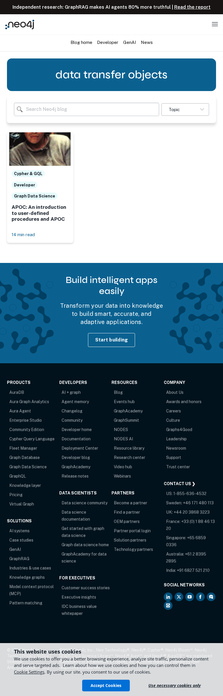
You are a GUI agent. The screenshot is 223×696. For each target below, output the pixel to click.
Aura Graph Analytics (29, 401)
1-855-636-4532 (189, 493)
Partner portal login (132, 530)
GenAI (15, 549)
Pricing (16, 494)
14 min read (23, 234)
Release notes (75, 476)
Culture (173, 420)
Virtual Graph (21, 504)
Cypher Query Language (32, 439)
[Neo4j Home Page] (20, 24)
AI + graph (71, 392)
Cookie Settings (29, 672)
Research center (129, 457)
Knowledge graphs (27, 577)
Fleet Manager (23, 448)
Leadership (176, 439)
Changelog (72, 411)
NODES (121, 429)
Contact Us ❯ (179, 483)
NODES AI (123, 439)
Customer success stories (86, 587)
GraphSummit (126, 420)
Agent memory (75, 401)
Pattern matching (25, 603)
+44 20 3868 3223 (192, 512)
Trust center (178, 466)
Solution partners (130, 540)
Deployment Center (80, 448)
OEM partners (127, 521)
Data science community (84, 503)
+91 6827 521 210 (193, 570)
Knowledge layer (25, 485)
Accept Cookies (106, 685)
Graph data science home (85, 544)
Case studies (21, 540)
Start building (111, 340)
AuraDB (16, 392)
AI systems (19, 530)
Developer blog (76, 457)
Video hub (123, 466)
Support (173, 457)
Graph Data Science (28, 466)
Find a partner (127, 512)
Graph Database (24, 457)
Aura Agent (20, 411)
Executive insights (79, 597)
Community (72, 420)
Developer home (77, 429)
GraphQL (17, 476)
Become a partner (130, 503)
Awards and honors (184, 401)
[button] (185, 109)
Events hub (124, 401)
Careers (173, 411)
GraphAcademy (76, 466)
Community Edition (26, 429)
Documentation (76, 439)
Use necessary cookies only (174, 685)
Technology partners (133, 549)
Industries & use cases (30, 568)
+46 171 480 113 (198, 503)
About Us (175, 392)
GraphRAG (19, 558)
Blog (118, 392)
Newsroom (176, 448)
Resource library (129, 448)
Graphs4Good (179, 429)
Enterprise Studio (25, 420)
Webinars (122, 476)
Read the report (192, 7)
